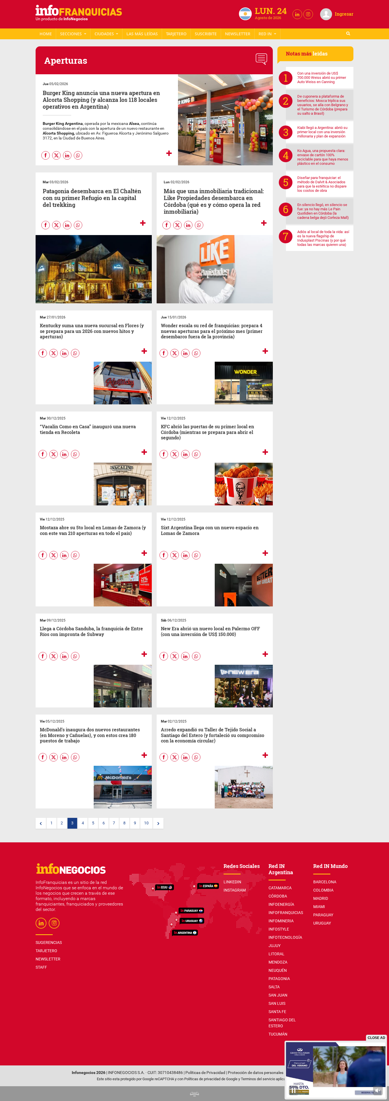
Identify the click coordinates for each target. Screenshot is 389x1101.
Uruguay (322, 923)
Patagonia (279, 978)
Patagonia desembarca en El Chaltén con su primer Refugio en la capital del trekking (92, 197)
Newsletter (237, 33)
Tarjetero (176, 33)
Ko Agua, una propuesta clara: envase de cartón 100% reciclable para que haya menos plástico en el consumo (322, 157)
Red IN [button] (266, 33)
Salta (274, 987)
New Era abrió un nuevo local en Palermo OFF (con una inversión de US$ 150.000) (210, 631)
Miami (319, 906)
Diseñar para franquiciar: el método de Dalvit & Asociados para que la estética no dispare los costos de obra (322, 184)
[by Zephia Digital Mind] (194, 1093)
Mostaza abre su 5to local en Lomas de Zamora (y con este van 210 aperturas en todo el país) (93, 530)
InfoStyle (279, 929)
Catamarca (280, 888)
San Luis (277, 1003)
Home (46, 33)
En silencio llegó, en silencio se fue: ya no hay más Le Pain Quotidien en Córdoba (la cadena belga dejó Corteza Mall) (323, 211)
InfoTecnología (285, 937)
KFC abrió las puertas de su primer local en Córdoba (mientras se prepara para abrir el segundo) (207, 431)
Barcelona (324, 882)
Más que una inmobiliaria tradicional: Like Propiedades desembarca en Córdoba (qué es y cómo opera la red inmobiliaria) (214, 201)
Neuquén (278, 970)
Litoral (276, 954)
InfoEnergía (281, 904)
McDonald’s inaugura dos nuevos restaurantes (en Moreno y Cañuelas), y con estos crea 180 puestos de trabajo (90, 735)
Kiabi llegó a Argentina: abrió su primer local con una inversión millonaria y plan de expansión (322, 131)
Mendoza (278, 962)
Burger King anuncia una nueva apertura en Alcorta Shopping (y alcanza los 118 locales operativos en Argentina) (101, 99)
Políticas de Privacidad (205, 1072)
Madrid (320, 898)
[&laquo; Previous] (41, 823)
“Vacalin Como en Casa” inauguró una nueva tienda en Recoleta (88, 429)
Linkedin (232, 882)
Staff (206, 33)
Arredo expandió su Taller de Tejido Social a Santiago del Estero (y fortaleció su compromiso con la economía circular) (212, 735)
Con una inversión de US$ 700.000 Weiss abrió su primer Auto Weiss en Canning (321, 77)
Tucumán (278, 1034)
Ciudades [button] (105, 33)
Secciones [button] (71, 33)
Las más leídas (142, 33)
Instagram (235, 890)
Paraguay (323, 915)
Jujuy (275, 945)
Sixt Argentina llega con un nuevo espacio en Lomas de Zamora (210, 530)
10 (146, 823)
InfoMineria (281, 921)
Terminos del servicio (258, 1079)
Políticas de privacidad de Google (211, 1079)
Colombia (323, 890)
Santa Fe (277, 1011)
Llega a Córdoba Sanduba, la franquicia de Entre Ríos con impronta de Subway (91, 631)
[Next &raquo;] (158, 823)
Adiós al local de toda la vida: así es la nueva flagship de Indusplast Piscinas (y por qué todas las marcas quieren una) (323, 238)
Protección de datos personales (255, 1072)
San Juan (278, 995)
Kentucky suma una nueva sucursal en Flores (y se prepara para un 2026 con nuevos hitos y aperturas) (92, 330)
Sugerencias (49, 942)
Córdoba (278, 896)
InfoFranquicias (286, 912)
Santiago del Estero (282, 1023)
